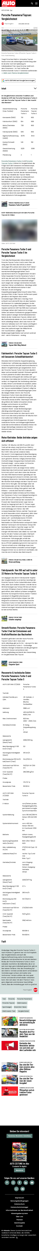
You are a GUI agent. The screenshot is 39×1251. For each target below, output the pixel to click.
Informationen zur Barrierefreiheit (19, 1210)
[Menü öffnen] (36, 3)
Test (11, 10)
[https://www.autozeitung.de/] (9, 3)
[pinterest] (7, 1182)
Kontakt (19, 1226)
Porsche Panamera (24, 999)
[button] (19, 88)
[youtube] (32, 1182)
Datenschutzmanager (19, 1207)
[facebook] (19, 1182)
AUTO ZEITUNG (5, 10)
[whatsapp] (16, 1189)
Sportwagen (7, 1007)
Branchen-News (20, 1007)
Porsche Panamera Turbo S (12, 161)
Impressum (19, 1198)
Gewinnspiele (19, 1223)
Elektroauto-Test (8, 1011)
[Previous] (4, 40)
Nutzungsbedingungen (20, 1201)
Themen (19, 1220)
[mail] (22, 1189)
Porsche (11, 999)
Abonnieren (19, 1170)
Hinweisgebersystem (19, 1213)
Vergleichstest (23, 1011)
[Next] (35, 40)
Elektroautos (22, 1003)
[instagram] (13, 1182)
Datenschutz (19, 1204)
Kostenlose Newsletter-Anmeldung (19, 1136)
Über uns (19, 1216)
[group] (19, 52)
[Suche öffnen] (32, 3)
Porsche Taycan (8, 1003)
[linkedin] (25, 1182)
